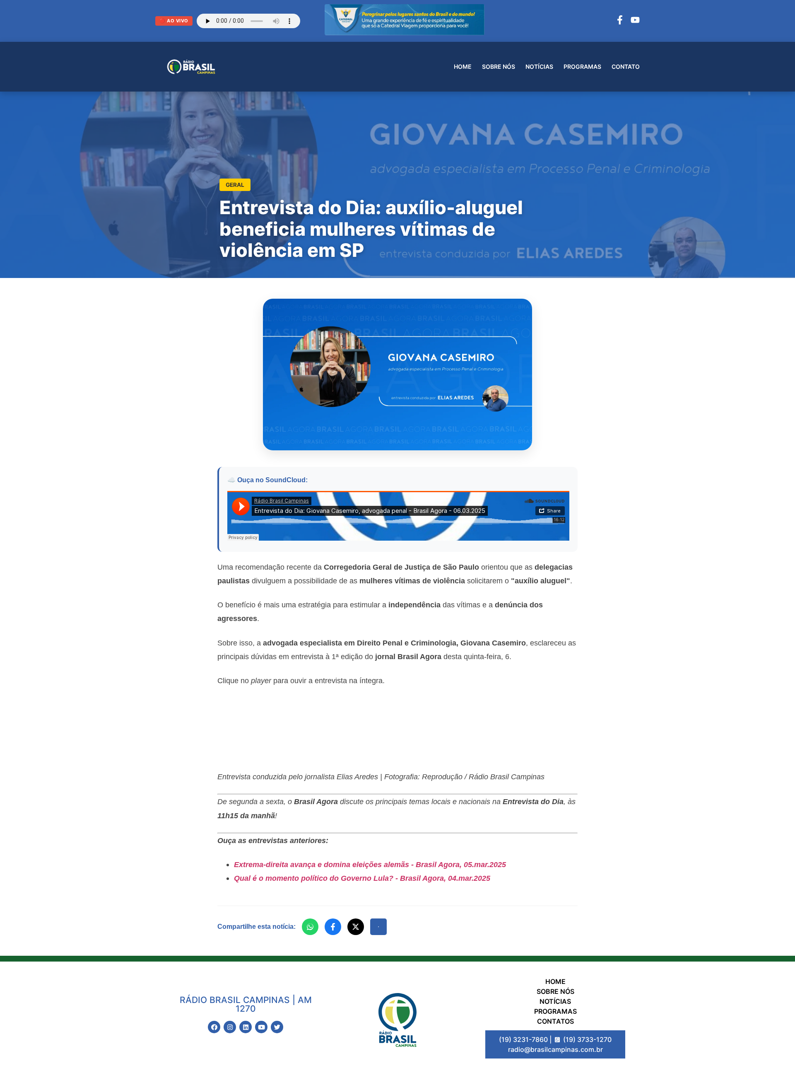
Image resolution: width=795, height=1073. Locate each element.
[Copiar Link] (378, 926)
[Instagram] (230, 1027)
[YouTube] (635, 21)
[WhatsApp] (310, 926)
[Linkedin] (245, 1027)
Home (463, 66)
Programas (582, 66)
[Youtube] (261, 1027)
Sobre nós (498, 66)
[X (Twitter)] (355, 926)
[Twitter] (277, 1027)
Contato (626, 66)
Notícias (539, 66)
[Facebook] (619, 21)
